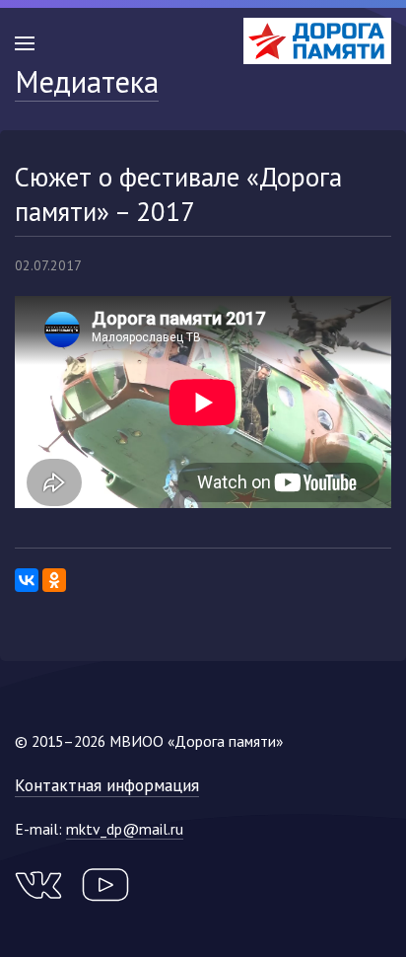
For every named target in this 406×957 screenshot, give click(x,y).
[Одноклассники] (54, 580)
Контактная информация (107, 784)
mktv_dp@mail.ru (124, 829)
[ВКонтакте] (26, 580)
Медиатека (87, 81)
